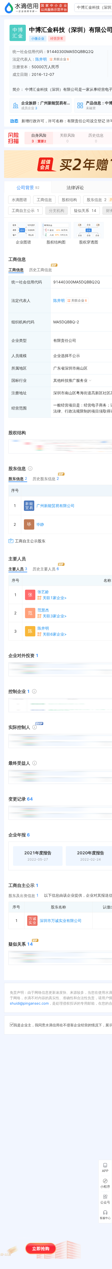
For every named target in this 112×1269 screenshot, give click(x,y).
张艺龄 (43, 591)
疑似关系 (85, 210)
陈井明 (41, 59)
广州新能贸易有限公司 (55, 505)
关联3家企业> (55, 616)
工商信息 (44, 199)
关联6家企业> (55, 634)
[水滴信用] (21, 7)
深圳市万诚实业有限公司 (61, 920)
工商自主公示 (25, 210)
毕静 (40, 524)
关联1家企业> (55, 597)
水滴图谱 (19, 199)
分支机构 (56, 210)
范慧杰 (43, 610)
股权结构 (69, 199)
